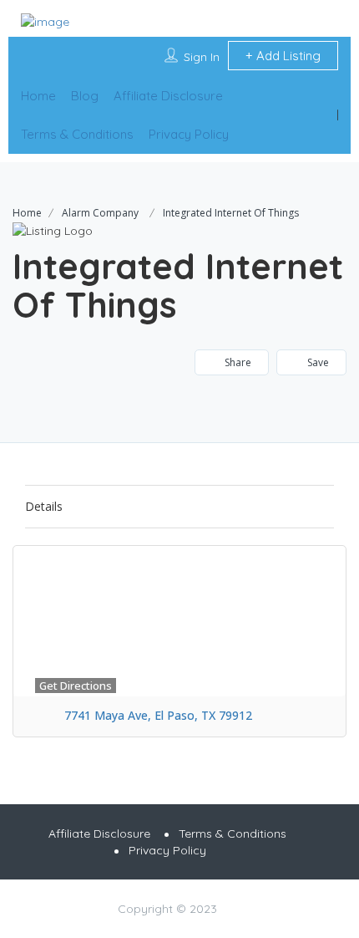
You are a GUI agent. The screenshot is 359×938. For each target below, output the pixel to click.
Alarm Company (100, 213)
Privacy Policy (189, 134)
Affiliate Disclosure (168, 96)
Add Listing (287, 56)
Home (38, 96)
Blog (85, 96)
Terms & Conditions (77, 134)
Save (317, 362)
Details (44, 506)
